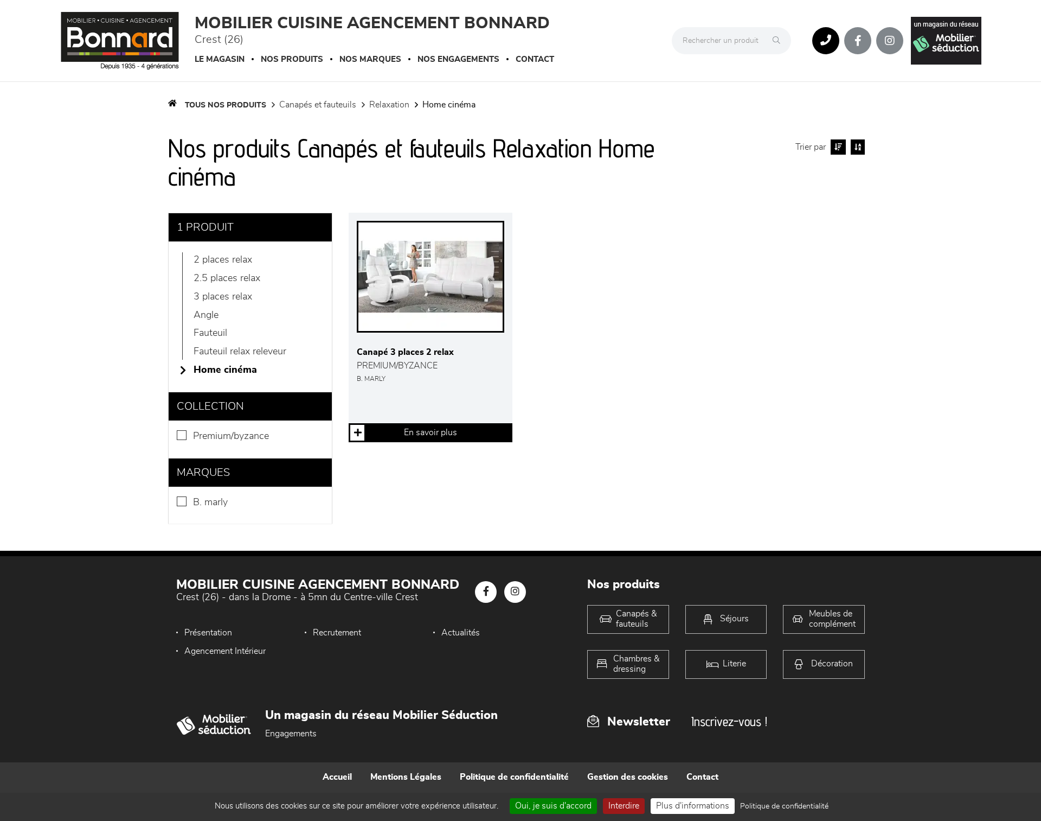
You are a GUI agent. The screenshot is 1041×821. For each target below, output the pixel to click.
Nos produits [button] (292, 59)
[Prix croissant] (837, 147)
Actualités (460, 632)
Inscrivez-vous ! (729, 721)
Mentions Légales (405, 777)
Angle (206, 315)
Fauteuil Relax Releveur (240, 352)
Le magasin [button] (220, 59)
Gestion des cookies (627, 777)
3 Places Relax (223, 297)
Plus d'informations (692, 805)
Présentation (208, 632)
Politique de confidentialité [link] (784, 806)
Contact (535, 59)
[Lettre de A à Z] (856, 147)
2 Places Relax (223, 260)
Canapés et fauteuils (317, 104)
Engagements (291, 733)
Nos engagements (458, 59)
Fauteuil (210, 333)
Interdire (623, 805)
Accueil (337, 777)
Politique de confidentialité (514, 777)
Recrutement (337, 632)
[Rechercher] (779, 40)
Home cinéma (448, 104)
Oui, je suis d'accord (553, 805)
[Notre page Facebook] (857, 40)
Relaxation (389, 104)
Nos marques (370, 59)
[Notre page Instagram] (889, 40)
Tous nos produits (225, 105)
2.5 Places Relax (227, 278)
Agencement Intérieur (225, 651)
